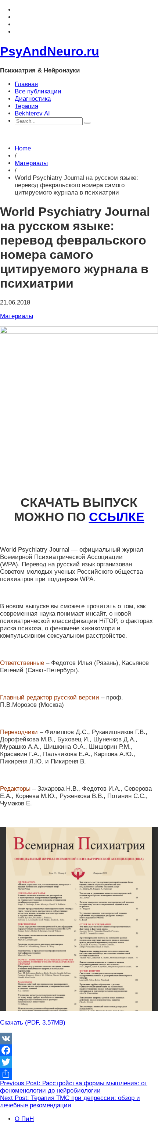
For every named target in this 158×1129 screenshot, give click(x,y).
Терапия (26, 106)
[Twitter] (79, 1062)
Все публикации (38, 91)
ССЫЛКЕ (116, 517)
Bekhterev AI (32, 113)
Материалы (31, 163)
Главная (26, 84)
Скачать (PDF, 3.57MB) (32, 1022)
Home (23, 148)
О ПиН (24, 1118)
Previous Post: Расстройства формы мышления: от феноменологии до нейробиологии (73, 1087)
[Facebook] (79, 1050)
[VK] (79, 1038)
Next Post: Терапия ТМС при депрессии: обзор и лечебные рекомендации (70, 1101)
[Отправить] (79, 1074)
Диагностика (33, 98)
